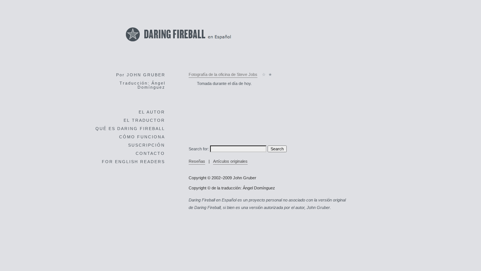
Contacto (150, 153)
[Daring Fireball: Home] (178, 43)
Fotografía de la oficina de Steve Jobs (223, 74)
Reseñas (197, 161)
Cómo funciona (142, 137)
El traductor (144, 120)
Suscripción (146, 145)
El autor (152, 112)
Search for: (199, 149)
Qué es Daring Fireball (130, 128)
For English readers (133, 161)
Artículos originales (230, 161)
